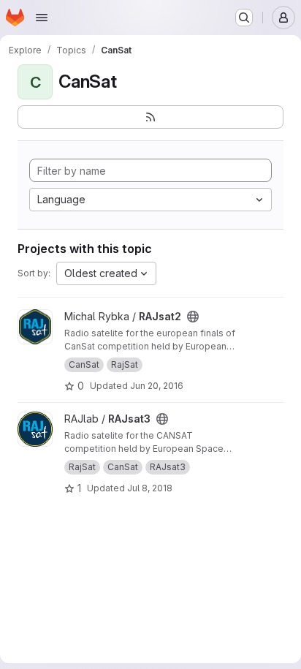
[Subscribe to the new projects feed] (150, 117)
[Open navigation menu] (41, 17)
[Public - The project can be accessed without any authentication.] (193, 316)
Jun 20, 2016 (156, 385)
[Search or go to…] (244, 17)
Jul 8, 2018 (149, 488)
